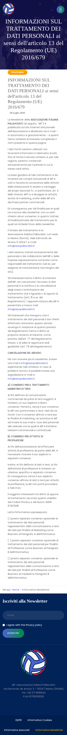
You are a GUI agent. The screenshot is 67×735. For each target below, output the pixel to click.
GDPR (18, 720)
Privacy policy (34, 625)
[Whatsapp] (48, 708)
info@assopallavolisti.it (21, 246)
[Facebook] (19, 708)
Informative (17, 72)
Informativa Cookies (40, 720)
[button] (60, 9)
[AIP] (9, 9)
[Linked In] (26, 708)
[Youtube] (34, 708)
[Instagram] (41, 708)
